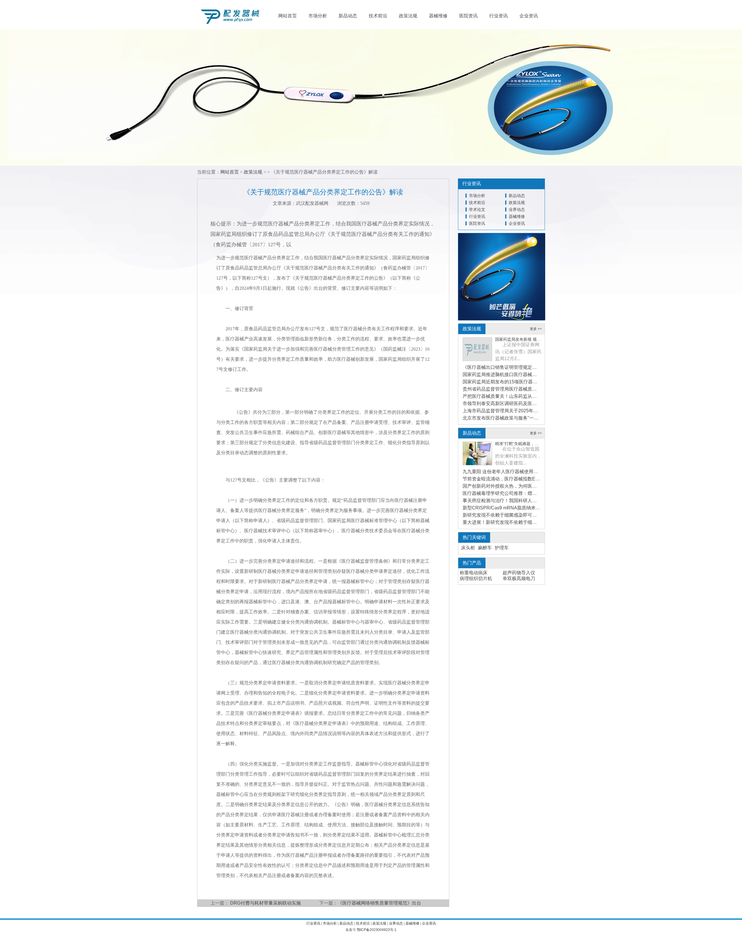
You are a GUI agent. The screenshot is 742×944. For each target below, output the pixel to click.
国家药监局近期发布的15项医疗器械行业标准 (509, 381)
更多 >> (536, 329)
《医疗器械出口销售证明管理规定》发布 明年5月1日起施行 (524, 367)
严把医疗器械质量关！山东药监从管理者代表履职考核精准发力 (527, 396)
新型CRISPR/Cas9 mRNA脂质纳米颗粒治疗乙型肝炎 (518, 507)
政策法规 (408, 15)
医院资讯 (468, 15)
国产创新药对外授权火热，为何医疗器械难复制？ (514, 486)
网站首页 (287, 15)
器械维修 (438, 15)
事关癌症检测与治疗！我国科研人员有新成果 (509, 500)
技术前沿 (378, 15)
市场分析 (317, 15)
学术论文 (477, 209)
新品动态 (348, 15)
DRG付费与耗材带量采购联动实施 (265, 903)
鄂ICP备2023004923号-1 (377, 930)
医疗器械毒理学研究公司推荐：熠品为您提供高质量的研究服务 (527, 493)
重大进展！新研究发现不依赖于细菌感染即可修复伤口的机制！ (527, 522)
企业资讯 (528, 15)
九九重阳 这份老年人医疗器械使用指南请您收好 (512, 471)
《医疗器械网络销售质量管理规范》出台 (379, 903)
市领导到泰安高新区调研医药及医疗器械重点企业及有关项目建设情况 (534, 403)
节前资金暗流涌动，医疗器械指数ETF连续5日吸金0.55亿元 (524, 478)
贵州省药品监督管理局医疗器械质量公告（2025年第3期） (522, 389)
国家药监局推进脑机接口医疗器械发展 (502, 374)
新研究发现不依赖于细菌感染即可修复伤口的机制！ (516, 515)
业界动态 (517, 209)
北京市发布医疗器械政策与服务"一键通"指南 (508, 417)
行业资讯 (498, 15)
